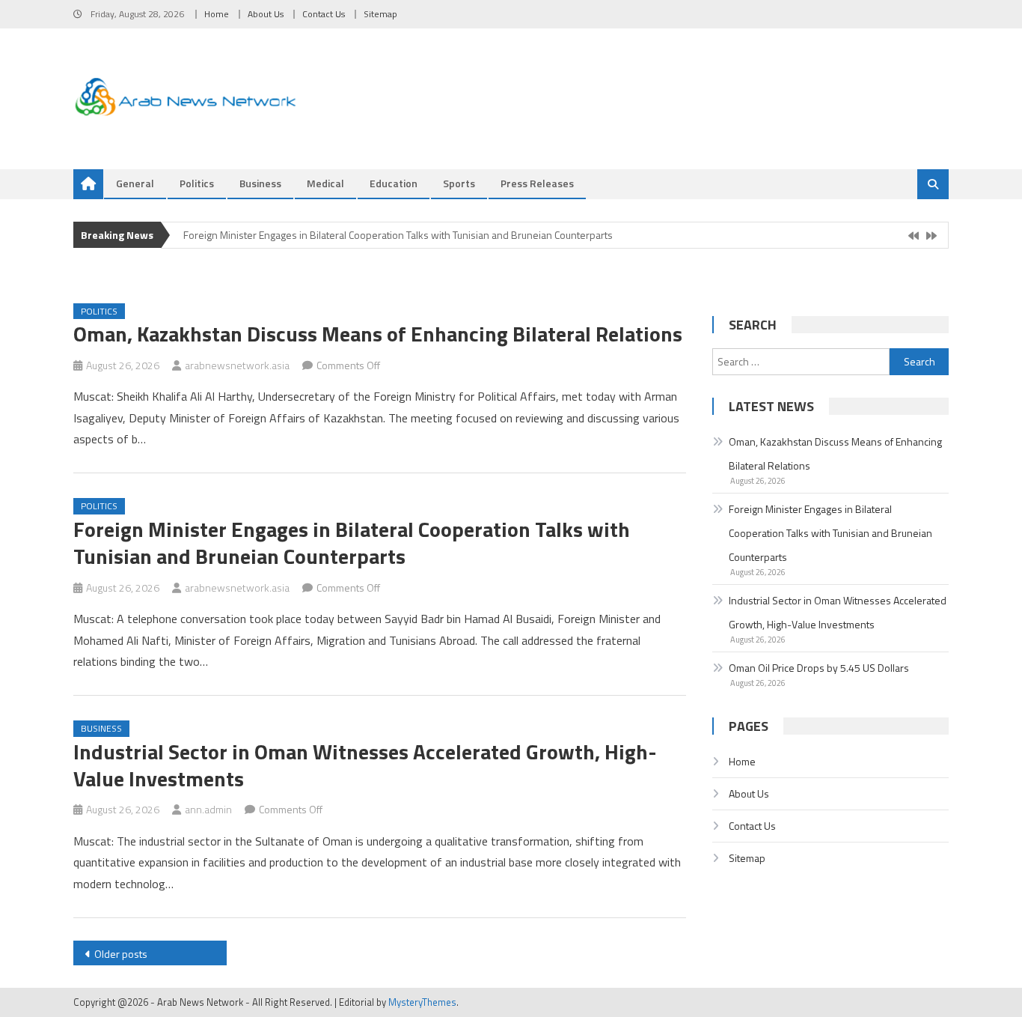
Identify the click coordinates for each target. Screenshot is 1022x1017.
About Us (266, 14)
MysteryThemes (422, 1002)
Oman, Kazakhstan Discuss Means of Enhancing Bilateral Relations (377, 334)
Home (216, 14)
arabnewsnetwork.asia (237, 365)
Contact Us (323, 14)
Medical (325, 183)
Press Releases (537, 183)
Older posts (120, 954)
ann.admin (208, 809)
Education (393, 183)
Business (260, 183)
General (135, 183)
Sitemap (380, 14)
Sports (459, 183)
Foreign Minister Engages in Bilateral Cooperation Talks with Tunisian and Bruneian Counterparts (398, 235)
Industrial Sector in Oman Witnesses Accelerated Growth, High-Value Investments (365, 765)
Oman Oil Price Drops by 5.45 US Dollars (819, 668)
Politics (197, 183)
